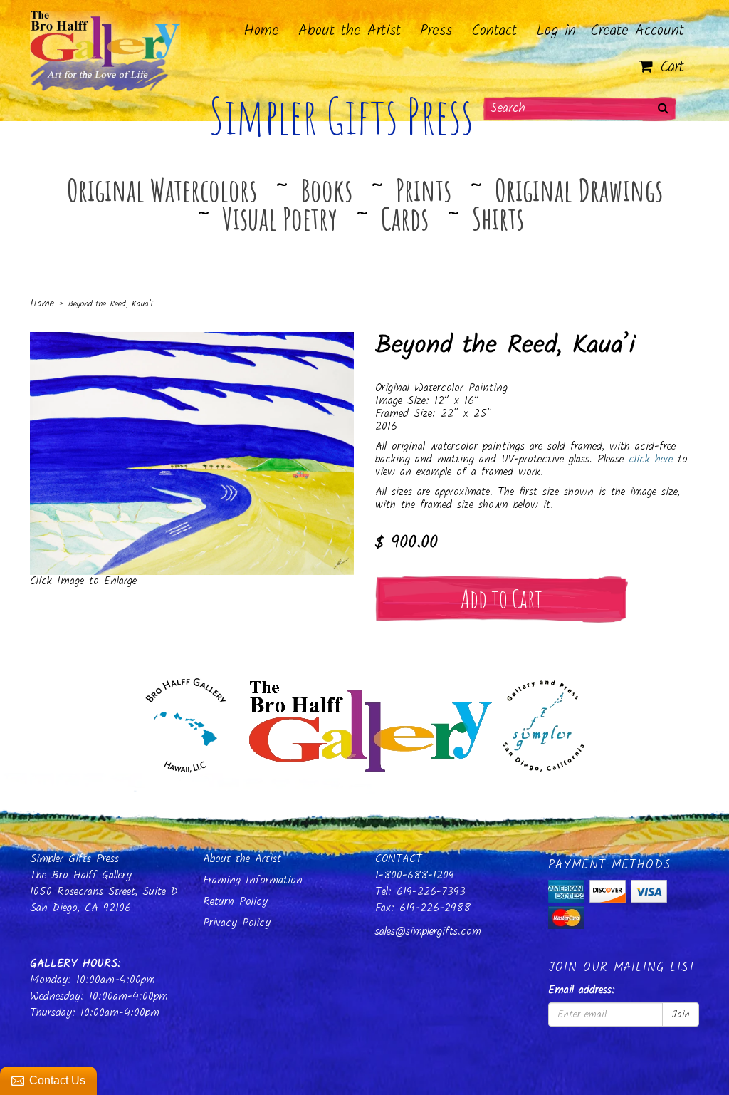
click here (651, 459)
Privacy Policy (237, 923)
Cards (405, 218)
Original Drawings (579, 189)
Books (326, 189)
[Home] (364, 722)
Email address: (581, 990)
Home (261, 31)
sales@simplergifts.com (428, 931)
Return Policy (235, 901)
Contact (494, 31)
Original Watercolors (162, 189)
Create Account (637, 31)
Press (436, 31)
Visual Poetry (279, 218)
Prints (423, 189)
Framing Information (253, 880)
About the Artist (349, 31)
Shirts (498, 218)
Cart (669, 67)
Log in (556, 31)
